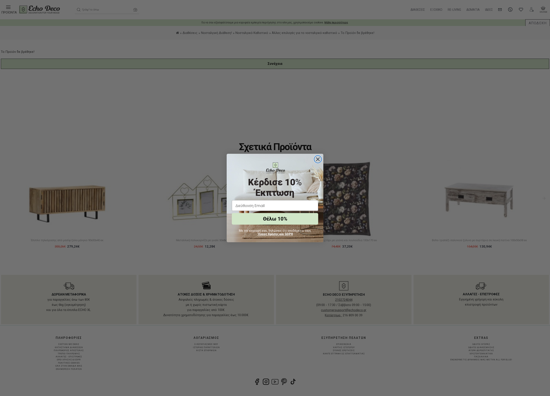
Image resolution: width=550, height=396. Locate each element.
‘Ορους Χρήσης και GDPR (275, 234)
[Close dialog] (318, 159)
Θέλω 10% (275, 219)
